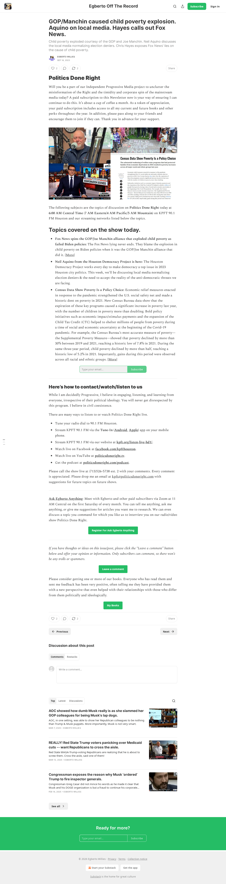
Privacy (112, 859)
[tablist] (64, 656)
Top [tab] (53, 700)
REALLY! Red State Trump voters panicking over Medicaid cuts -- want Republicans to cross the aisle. (95, 745)
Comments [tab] (57, 656)
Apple (133, 430)
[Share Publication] (182, 6)
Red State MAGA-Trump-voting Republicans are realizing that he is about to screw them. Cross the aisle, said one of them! (94, 753)
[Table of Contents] (3, 442)
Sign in (215, 6)
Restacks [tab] (72, 656)
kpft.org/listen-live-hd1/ (134, 442)
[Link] (44, 78)
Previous (62, 631)
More (70, 255)
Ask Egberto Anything (66, 498)
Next (166, 631)
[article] (113, 721)
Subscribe (196, 6)
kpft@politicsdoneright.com (133, 476)
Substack (95, 876)
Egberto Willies (66, 56)
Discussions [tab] (75, 700)
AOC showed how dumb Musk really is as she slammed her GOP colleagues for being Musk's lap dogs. (96, 713)
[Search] (174, 6)
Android (120, 430)
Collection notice (137, 859)
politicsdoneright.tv (109, 455)
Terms (122, 859)
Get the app (130, 867)
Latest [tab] (62, 700)
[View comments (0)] (64, 68)
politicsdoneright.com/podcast (106, 462)
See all (56, 806)
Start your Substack (104, 867)
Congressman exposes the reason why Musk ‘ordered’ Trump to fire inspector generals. (93, 777)
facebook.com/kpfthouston (115, 449)
